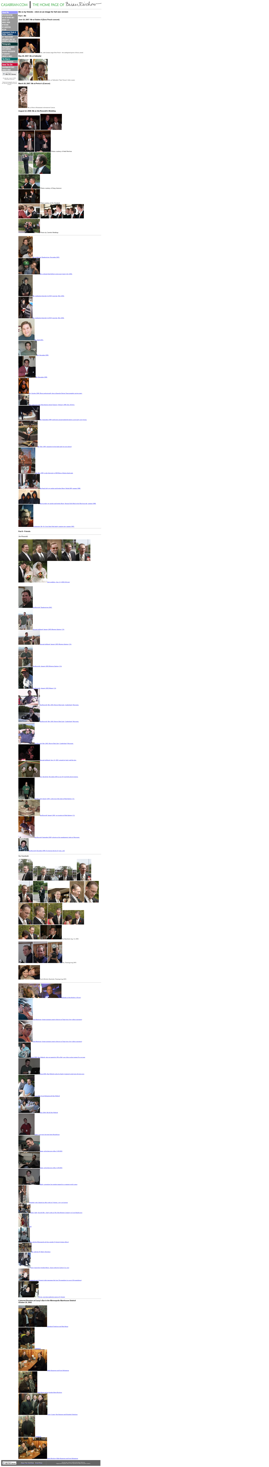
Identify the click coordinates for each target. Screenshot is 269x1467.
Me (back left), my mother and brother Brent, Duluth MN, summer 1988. (60, 488)
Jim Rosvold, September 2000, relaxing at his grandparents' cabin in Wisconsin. (57, 837)
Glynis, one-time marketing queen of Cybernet (52, 1297)
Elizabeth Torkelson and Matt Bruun (57, 1326)
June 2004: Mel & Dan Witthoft (49, 1112)
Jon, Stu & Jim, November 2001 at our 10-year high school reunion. (59, 776)
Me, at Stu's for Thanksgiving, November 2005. (46, 257)
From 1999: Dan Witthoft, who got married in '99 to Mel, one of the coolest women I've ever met (58, 1057)
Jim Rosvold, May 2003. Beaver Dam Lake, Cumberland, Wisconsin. (59, 705)
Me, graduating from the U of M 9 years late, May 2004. (48, 296)
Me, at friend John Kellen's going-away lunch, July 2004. (56, 274)
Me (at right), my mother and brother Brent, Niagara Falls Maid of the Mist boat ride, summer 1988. (68, 503)
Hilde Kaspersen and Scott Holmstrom (58, 1370)
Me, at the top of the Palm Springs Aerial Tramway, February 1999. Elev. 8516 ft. (52, 404)
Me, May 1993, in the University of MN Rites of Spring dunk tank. (54, 473)
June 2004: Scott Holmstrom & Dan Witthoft (47, 1096)
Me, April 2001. (39, 340)
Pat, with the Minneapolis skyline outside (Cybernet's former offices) (49, 1242)
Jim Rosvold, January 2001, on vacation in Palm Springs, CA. (57, 815)
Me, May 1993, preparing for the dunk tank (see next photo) (55, 446)
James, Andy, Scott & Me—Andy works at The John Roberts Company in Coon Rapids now (56, 1212)
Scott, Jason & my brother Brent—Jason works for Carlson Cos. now (50, 1267)
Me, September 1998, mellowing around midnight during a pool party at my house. (63, 419)
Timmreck (38, 1348)
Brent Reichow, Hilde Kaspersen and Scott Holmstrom (62, 1458)
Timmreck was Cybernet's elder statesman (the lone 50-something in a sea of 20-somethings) (55, 1280)
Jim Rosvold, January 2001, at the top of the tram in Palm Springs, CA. (55, 798)
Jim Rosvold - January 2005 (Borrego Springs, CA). (47, 666)
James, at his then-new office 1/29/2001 (51, 1151)
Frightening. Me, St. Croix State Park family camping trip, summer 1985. (53, 526)
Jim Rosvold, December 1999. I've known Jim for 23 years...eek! (47, 850)
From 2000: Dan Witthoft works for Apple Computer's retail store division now (62, 1074)
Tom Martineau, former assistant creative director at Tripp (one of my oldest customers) (57, 1019)
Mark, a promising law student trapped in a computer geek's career (58, 1184)
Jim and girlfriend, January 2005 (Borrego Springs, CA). (48, 629)
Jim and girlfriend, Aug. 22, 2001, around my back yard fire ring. (58, 760)
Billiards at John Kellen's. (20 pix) (71, 997)
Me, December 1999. (43, 355)
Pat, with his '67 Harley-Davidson (41, 1252)
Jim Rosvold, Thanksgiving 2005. (42, 607)
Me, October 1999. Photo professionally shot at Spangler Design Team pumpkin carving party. (55, 393)
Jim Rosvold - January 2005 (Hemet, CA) (44, 688)
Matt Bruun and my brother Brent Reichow (49, 1392)
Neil (30, 1226)
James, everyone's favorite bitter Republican (47, 1134)
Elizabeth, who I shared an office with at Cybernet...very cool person (48, 1202)
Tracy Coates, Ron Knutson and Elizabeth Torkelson (62, 1414)
